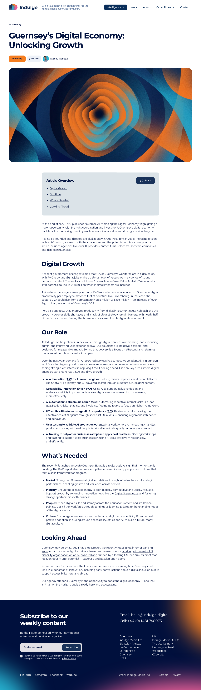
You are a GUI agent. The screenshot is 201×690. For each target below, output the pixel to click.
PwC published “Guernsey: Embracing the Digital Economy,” (103, 223)
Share (147, 180)
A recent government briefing (60, 273)
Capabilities (163, 7)
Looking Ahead (59, 206)
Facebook (56, 674)
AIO (69, 379)
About (147, 7)
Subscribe (72, 647)
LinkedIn (25, 674)
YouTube (71, 674)
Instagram (40, 674)
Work (134, 7)
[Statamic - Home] (23, 7)
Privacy (176, 674)
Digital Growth (58, 188)
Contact (185, 7)
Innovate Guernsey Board (87, 465)
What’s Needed (59, 200)
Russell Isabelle (59, 58)
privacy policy (69, 658)
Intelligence (114, 7)
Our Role (55, 194)
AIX (110, 411)
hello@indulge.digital (149, 615)
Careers (163, 674)
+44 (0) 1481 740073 (145, 621)
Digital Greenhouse (126, 493)
